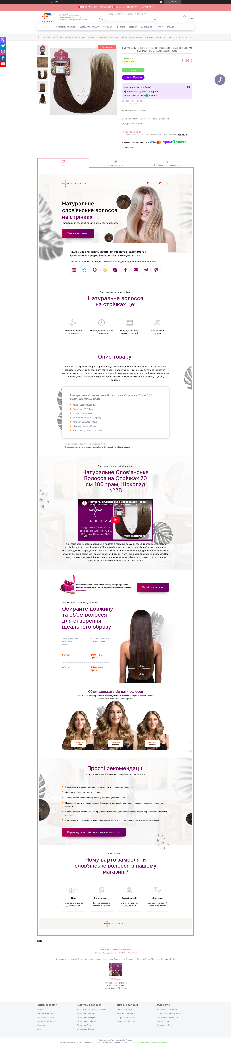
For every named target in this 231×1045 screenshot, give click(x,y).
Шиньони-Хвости (124, 1009)
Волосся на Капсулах (86, 1017)
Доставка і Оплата (45, 1017)
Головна (41, 1009)
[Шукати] (155, 19)
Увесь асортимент (78, 233)
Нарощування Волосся (167, 1009)
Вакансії (171, 27)
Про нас (121, 27)
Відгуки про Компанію (47, 1021)
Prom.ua (129, 1040)
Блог (160, 27)
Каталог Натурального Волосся (91, 1009)
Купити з (128, 77)
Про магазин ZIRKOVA (47, 1013)
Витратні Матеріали (126, 1017)
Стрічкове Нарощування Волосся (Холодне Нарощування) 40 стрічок (115, 985)
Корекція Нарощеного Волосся (171, 1013)
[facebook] (38, 941)
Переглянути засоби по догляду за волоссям (93, 832)
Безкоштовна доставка (135, 110)
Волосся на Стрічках (84, 37)
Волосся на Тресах (85, 1029)
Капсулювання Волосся (167, 1017)
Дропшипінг (147, 27)
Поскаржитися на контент (139, 1042)
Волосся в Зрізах (84, 1025)
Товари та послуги (66, 27)
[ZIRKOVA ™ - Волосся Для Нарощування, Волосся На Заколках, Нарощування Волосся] (46, 17)
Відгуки (133, 27)
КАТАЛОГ (146, 7)
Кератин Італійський (126, 1013)
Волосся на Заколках (86, 1013)
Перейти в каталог (153, 587)
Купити (133, 70)
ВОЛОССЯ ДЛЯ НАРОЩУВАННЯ (58, 37)
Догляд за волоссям (126, 1021)
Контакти (108, 27)
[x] (41, 941)
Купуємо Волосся (164, 1021)
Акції (39, 1029)
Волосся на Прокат (165, 1025)
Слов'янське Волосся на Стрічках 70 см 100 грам (119, 37)
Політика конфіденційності (161, 1042)
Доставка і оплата (89, 27)
